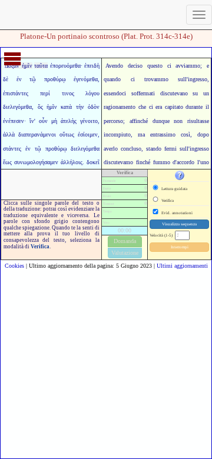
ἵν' (32, 121)
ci (151, 107)
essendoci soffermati (129, 93)
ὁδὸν (94, 107)
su (195, 93)
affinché (139, 121)
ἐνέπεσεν (13, 121)
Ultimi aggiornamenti (182, 265)
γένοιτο (89, 121)
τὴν (80, 107)
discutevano (174, 93)
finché (143, 162)
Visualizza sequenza (179, 224)
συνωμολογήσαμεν (36, 162)
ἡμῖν (52, 107)
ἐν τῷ (26, 79)
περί (45, 93)
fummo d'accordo (174, 162)
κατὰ (66, 107)
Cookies (14, 265)
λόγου (92, 93)
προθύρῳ (55, 79)
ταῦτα (41, 65)
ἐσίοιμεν (88, 134)
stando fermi (161, 148)
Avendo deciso (124, 65)
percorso (113, 121)
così (185, 134)
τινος (68, 93)
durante (194, 107)
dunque (161, 121)
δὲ (5, 79)
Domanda (125, 241)
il (207, 107)
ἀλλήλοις (71, 162)
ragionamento (119, 107)
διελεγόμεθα (17, 107)
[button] (179, 175)
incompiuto (117, 134)
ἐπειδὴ (92, 65)
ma (141, 134)
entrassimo (162, 134)
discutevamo (118, 162)
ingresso (197, 79)
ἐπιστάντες (15, 93)
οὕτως (66, 134)
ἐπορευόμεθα (65, 65)
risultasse (198, 121)
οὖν (43, 121)
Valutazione (124, 253)
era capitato (169, 107)
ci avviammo (184, 65)
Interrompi (179, 247)
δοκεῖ (93, 162)
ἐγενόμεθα (86, 79)
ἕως (7, 162)
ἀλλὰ (9, 134)
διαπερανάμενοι (37, 134)
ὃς (40, 107)
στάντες (12, 148)
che (142, 107)
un (206, 93)
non (178, 121)
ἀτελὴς (69, 121)
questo (155, 65)
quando (112, 79)
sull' (183, 79)
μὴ (54, 121)
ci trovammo (149, 79)
